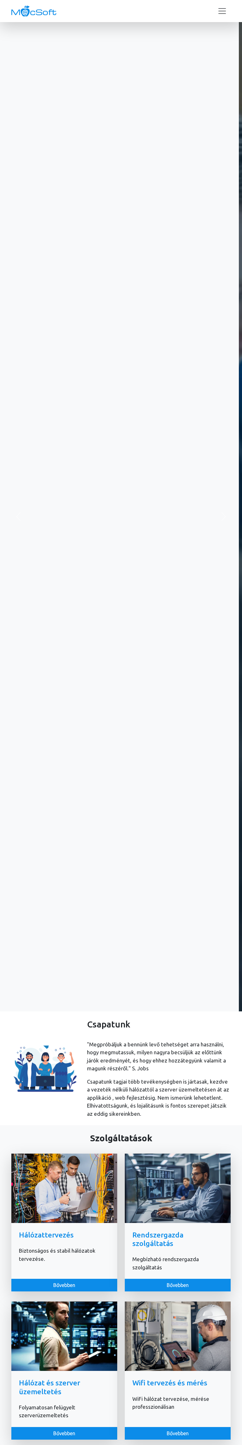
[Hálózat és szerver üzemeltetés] (64, 1336)
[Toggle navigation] (222, 11)
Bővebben (121, 534)
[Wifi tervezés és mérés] (178, 1336)
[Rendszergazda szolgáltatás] (178, 1188)
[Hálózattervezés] (64, 1188)
